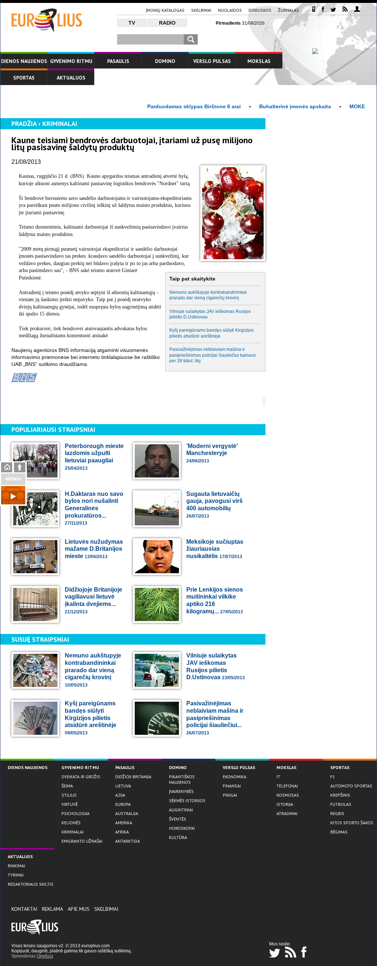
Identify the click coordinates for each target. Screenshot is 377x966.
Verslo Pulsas (212, 61)
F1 (332, 776)
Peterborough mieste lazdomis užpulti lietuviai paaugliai (94, 457)
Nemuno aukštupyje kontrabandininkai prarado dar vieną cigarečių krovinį (208, 295)
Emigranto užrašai (81, 841)
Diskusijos (260, 10)
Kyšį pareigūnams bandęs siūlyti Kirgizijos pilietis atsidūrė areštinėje (211, 333)
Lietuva (123, 786)
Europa (123, 804)
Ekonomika (234, 776)
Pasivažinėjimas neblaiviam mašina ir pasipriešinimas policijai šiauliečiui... (214, 717)
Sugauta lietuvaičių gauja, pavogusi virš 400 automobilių (214, 505)
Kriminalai (59, 123)
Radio (167, 23)
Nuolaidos (230, 10)
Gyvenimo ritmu (71, 61)
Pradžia (23, 123)
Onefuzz (45, 956)
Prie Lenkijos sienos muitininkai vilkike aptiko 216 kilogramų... (214, 600)
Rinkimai (16, 865)
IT (278, 776)
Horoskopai (182, 828)
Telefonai (287, 786)
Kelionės (71, 822)
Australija (126, 813)
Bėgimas (339, 832)
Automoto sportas (351, 786)
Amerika (123, 822)
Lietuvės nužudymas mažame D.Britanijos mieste (94, 549)
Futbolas (340, 804)
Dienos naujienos (24, 61)
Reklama (52, 909)
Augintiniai (181, 809)
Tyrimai (16, 875)
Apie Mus (78, 909)
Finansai (232, 786)
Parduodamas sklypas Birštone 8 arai (173, 106)
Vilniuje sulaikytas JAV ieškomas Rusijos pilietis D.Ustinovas (210, 314)
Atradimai (286, 813)
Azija (120, 795)
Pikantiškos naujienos (182, 779)
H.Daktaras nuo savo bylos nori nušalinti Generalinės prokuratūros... (94, 508)
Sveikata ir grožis (80, 776)
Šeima (67, 786)
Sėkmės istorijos (187, 800)
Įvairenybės (181, 791)
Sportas (24, 77)
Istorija (284, 804)
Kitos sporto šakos (351, 822)
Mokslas (259, 61)
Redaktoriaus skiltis (30, 884)
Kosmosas (287, 795)
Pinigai (230, 795)
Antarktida (127, 841)
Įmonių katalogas (165, 10)
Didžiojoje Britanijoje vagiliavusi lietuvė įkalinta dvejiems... (93, 600)
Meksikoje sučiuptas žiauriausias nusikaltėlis (214, 549)
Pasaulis (118, 61)
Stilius (69, 795)
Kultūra (178, 837)
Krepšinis (340, 795)
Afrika (122, 832)
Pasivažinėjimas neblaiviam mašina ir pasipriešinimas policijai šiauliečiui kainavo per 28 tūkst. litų (212, 355)
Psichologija (75, 813)
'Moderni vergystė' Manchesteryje (212, 453)
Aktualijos (71, 77)
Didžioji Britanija (133, 776)
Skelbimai (201, 10)
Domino (165, 61)
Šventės (177, 819)
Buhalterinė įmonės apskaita (274, 106)
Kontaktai (24, 909)
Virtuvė (69, 804)
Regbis (337, 813)
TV (131, 23)
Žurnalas (288, 10)
